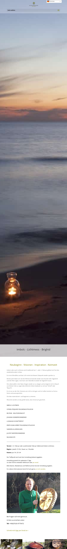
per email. (36, 462)
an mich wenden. (40, 469)
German (52, 1)
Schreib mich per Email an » (17, 530)
